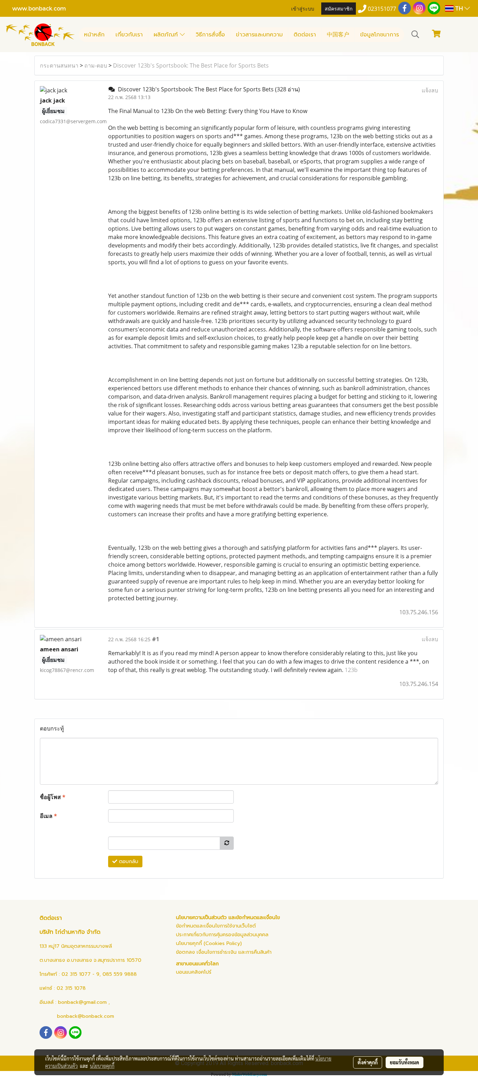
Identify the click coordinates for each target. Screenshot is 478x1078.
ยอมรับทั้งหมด (404, 1062)
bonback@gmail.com (82, 1002)
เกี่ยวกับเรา (129, 34)
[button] (415, 34)
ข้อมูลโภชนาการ (379, 34)
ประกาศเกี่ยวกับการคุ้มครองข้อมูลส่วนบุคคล (222, 934)
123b (351, 670)
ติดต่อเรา (305, 34)
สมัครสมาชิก (338, 8)
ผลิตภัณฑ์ (167, 34)
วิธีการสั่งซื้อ (210, 34)
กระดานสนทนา (59, 65)
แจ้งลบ (430, 90)
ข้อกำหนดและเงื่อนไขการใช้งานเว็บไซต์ (216, 926)
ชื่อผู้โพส (52, 797)
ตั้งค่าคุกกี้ (368, 1062)
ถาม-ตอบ (95, 65)
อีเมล (48, 816)
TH (459, 8)
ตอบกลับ (127, 861)
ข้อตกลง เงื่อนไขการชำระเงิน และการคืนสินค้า (224, 952)
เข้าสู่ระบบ (302, 8)
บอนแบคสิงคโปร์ (193, 972)
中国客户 (338, 34)
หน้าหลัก (94, 34)
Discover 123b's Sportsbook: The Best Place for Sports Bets (191, 65)
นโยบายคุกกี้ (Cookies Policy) (209, 943)
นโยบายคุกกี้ (102, 1066)
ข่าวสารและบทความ (259, 34)
